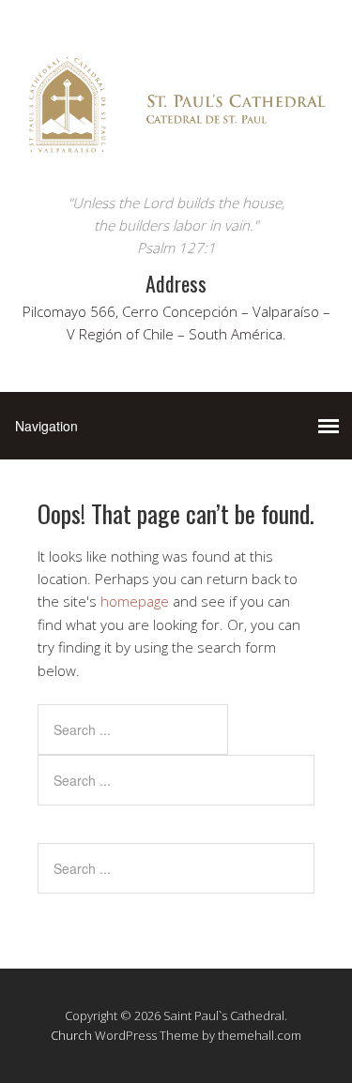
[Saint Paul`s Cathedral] (176, 156)
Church (71, 1035)
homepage (134, 601)
